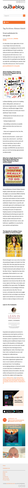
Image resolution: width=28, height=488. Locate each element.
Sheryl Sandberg (21, 380)
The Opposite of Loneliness (8, 381)
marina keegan (6, 380)
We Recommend (10, 377)
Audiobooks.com (6, 468)
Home (4, 465)
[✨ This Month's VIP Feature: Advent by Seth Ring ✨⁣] (14, 435)
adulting (18, 377)
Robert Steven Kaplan (13, 380)
